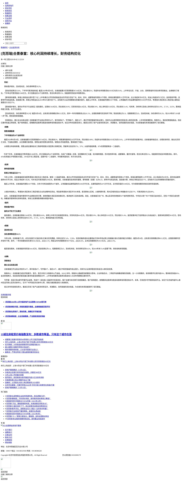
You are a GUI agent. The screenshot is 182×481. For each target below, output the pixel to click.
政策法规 (8, 16)
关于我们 (8, 430)
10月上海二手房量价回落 (14, 375)
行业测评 (8, 18)
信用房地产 (9, 6)
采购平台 (8, 21)
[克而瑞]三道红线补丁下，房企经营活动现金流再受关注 (26, 406)
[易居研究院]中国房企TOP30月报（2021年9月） (23, 414)
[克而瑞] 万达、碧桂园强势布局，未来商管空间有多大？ (27, 404)
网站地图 (8, 442)
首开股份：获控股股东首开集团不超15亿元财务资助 (24, 377)
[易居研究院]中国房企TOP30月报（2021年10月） (24, 401)
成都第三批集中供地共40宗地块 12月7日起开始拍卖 (24, 339)
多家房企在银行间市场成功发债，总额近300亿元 (23, 372)
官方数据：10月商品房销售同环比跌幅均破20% (22, 344)
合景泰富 (4, 295)
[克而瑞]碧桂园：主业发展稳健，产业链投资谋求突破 (25, 316)
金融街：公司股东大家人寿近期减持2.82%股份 (22, 382)
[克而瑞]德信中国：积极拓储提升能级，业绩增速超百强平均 (27, 307)
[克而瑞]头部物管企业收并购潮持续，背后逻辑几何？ (26, 396)
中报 (9, 295)
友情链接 (8, 440)
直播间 (7, 23)
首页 (6, 3)
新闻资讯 (8, 11)
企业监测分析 (14, 47)
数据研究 (8, 13)
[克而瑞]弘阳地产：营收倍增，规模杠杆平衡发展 (23, 311)
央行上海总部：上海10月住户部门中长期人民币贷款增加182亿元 (29, 342)
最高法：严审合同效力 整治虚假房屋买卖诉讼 (22, 352)
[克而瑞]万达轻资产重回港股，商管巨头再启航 (23, 411)
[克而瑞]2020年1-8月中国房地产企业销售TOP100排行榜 (25, 302)
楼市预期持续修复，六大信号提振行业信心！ (22, 350)
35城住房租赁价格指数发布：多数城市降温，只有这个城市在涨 (36, 334)
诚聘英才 (8, 432)
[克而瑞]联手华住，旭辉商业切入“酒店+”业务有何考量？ (27, 409)
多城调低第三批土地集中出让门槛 (17, 380)
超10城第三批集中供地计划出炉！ (17, 347)
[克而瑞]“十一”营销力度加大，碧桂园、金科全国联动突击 (27, 416)
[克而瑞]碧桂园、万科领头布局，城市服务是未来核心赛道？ (28, 398)
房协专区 (8, 8)
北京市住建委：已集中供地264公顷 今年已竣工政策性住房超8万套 (29, 385)
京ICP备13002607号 (54, 455)
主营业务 (8, 435)
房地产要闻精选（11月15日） (16, 387)
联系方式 (8, 437)
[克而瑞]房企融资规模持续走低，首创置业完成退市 (26, 419)
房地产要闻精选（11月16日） (16, 370)
